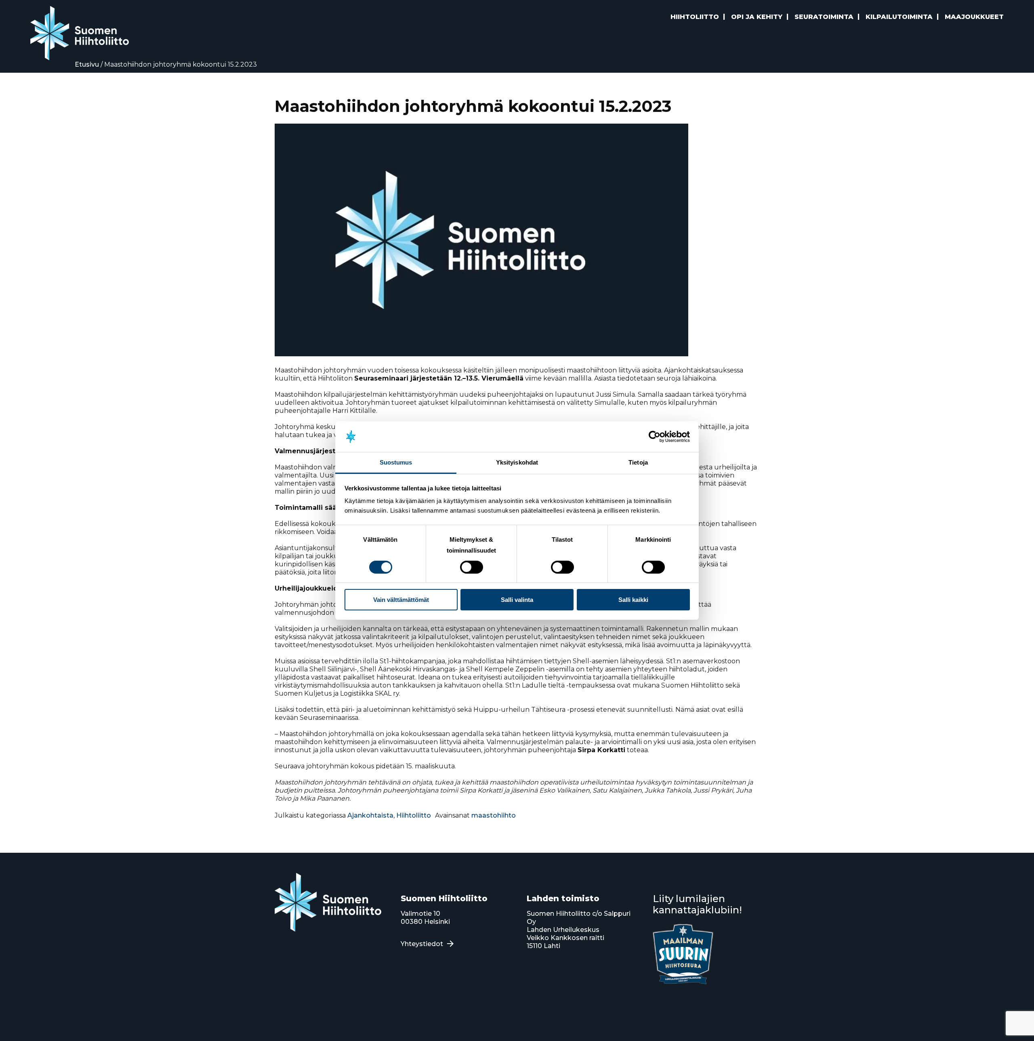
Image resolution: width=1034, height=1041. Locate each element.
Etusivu (87, 64)
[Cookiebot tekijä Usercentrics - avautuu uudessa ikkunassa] (654, 437)
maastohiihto (493, 815)
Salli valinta (517, 599)
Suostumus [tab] (396, 462)
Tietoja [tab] (638, 462)
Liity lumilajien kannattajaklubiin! (697, 904)
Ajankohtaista (370, 815)
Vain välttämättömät (401, 599)
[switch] (471, 567)
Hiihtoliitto (413, 815)
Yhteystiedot (422, 944)
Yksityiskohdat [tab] (517, 462)
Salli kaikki (633, 599)
